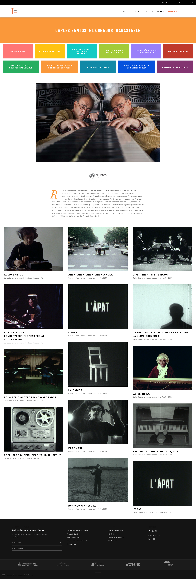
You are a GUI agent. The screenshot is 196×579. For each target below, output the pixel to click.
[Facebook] (156, 531)
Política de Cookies (73, 534)
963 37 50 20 (112, 534)
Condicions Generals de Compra (77, 530)
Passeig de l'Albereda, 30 (116, 537)
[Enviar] (60, 542)
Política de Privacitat (73, 537)
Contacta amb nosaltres (115, 530)
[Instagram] (153, 531)
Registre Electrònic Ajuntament (77, 541)
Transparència (71, 544)
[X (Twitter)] (149, 531)
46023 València (112, 541)
